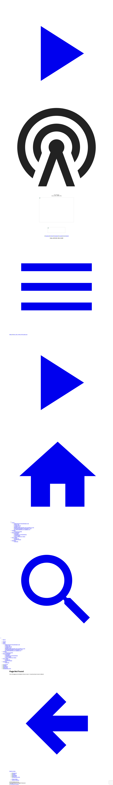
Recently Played (17, 539)
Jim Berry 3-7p (17, 526)
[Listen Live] (56, 52)
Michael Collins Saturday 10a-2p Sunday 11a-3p (24, 527)
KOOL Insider (14, 537)
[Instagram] (5, 666)
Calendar (14, 530)
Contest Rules (17, 535)
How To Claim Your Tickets (19, 536)
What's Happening (15, 532)
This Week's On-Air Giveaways (20, 534)
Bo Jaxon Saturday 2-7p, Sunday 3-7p (22, 529)
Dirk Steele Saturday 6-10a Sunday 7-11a (22, 528)
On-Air (13, 522)
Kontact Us (16, 538)
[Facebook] (5, 664)
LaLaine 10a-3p (17, 525)
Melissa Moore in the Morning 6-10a (21, 523)
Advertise (14, 540)
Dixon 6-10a (16, 524)
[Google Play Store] (7, 668)
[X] (5, 665)
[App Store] (5, 667)
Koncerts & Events (18, 531)
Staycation (16, 533)
